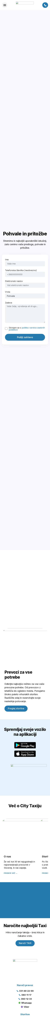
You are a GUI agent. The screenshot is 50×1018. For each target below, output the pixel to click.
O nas (7, 856)
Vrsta (7, 292)
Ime (7, 260)
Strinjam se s (27, 329)
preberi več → (10, 873)
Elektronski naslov (14, 281)
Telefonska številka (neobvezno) (21, 270)
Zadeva (8, 303)
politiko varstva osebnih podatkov (27, 328)
